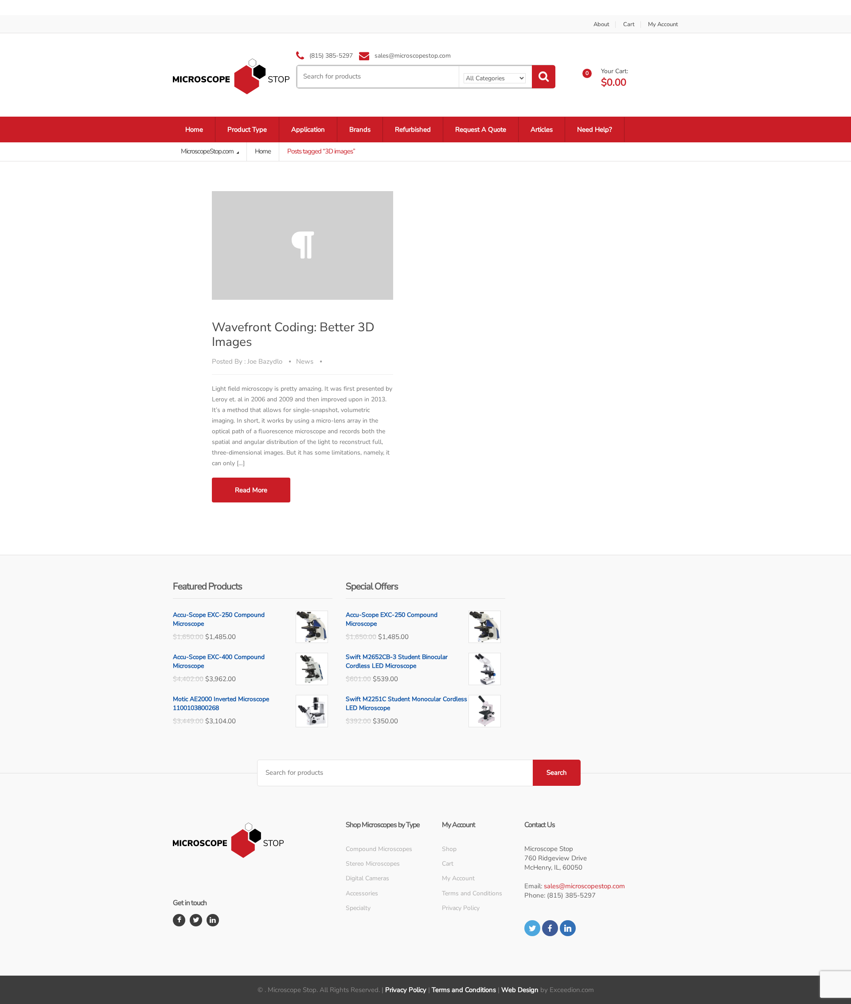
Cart (629, 24)
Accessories (362, 893)
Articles (542, 129)
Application (308, 129)
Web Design (520, 989)
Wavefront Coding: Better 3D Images (293, 334)
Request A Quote (480, 129)
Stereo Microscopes (373, 863)
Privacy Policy (461, 908)
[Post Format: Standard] (302, 245)
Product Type (247, 129)
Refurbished (413, 129)
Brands (360, 129)
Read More (251, 490)
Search (557, 772)
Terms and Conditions (472, 893)
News (304, 361)
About (601, 24)
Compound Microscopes (379, 849)
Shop (449, 849)
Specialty (358, 908)
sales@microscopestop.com (584, 886)
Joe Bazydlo (264, 361)
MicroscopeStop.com (208, 151)
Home (194, 129)
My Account (663, 24)
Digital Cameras (367, 878)
